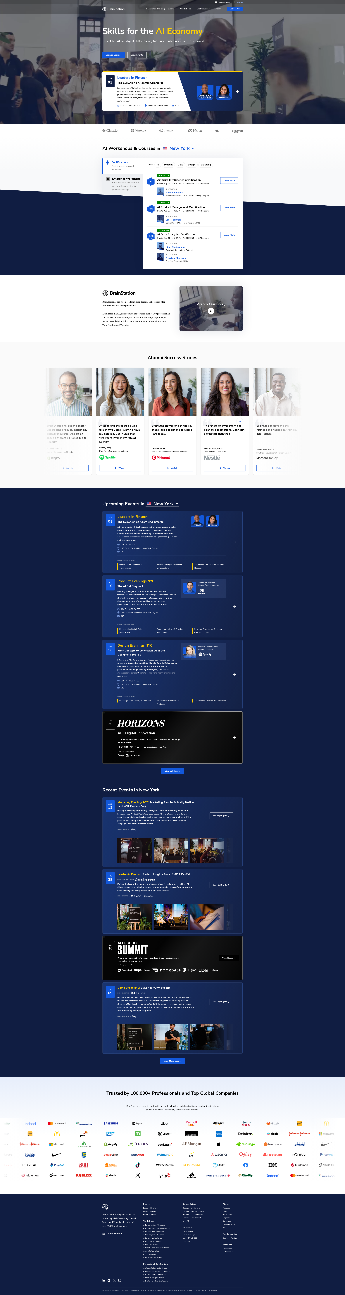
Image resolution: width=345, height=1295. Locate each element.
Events (171, 9)
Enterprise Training (155, 9)
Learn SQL (187, 1241)
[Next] (240, 421)
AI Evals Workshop (150, 1244)
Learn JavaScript (189, 1235)
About (218, 9)
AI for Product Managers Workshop (156, 1228)
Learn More (229, 180)
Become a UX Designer (191, 1208)
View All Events (172, 771)
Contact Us (227, 1221)
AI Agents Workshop (151, 1251)
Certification (227, 1248)
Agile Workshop (149, 1254)
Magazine (226, 1218)
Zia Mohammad (173, 219)
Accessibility (213, 1290)
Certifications (203, 9)
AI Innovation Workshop (152, 1257)
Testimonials (228, 1252)
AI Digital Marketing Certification (155, 1281)
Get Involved (227, 1214)
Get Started (235, 9)
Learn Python (188, 1231)
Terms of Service (201, 1290)
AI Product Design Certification (154, 1278)
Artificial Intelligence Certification (155, 1268)
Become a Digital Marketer (193, 1214)
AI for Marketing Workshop (153, 1231)
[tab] (122, 166)
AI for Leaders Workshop (152, 1238)
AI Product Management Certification (157, 1271)
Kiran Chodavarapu (175, 247)
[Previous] (105, 421)
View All (186, 1221)
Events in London (149, 1211)
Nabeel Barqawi (174, 192)
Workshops (185, 9)
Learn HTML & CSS (190, 1238)
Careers (225, 1211)
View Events (137, 55)
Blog (225, 1227)
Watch (69, 468)
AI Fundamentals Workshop (154, 1225)
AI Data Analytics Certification (154, 1274)
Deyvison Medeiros (176, 258)
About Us (226, 1208)
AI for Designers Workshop (153, 1235)
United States (224, 2)
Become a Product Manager (193, 1211)
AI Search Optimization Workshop (156, 1248)
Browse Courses (114, 55)
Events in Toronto (149, 1214)
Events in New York (150, 1208)
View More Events (173, 1061)
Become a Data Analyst (192, 1218)
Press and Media (229, 1224)
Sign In (240, 2)
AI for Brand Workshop (152, 1241)
